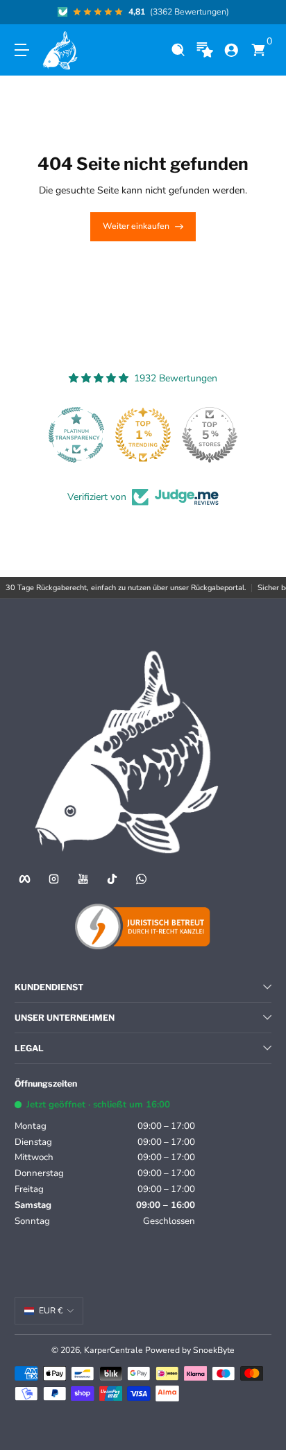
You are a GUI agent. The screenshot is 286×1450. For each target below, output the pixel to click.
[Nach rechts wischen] (261, 12)
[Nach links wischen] (24, 12)
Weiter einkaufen (136, 226)
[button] (178, 50)
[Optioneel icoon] (205, 50)
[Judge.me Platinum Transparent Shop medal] (76, 435)
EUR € (50, 1310)
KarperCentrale (113, 1350)
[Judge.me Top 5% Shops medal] (209, 435)
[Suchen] (178, 50)
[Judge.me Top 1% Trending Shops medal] (143, 435)
